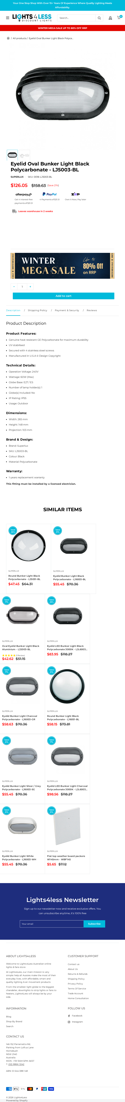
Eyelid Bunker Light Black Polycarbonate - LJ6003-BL (69, 578)
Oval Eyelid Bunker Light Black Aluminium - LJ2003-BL (20, 648)
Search (9, 1026)
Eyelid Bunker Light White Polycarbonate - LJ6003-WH (19, 858)
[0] (118, 18)
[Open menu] (7, 18)
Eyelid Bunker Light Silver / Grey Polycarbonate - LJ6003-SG (21, 788)
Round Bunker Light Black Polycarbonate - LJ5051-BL (24, 577)
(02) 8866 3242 (16, 1064)
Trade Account (75, 993)
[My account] (110, 18)
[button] (22, 655)
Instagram (77, 1021)
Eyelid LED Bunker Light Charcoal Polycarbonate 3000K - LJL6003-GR (67, 788)
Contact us (73, 964)
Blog (8, 1016)
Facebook (77, 1015)
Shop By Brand (14, 1021)
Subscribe (94, 923)
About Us (73, 969)
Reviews (92, 310)
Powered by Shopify (17, 1100)
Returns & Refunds (78, 974)
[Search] (99, 18)
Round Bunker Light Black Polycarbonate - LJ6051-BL (63, 718)
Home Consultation (78, 998)
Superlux (17, 176)
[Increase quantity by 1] (30, 286)
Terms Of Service (77, 988)
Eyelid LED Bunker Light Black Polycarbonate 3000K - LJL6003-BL (67, 648)
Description (13, 310)
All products (19, 38)
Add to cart (63, 296)
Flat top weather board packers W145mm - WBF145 (66, 858)
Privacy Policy (75, 983)
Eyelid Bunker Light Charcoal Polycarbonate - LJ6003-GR (19, 718)
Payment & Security (67, 310)
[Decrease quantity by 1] (14, 286)
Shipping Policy (37, 310)
